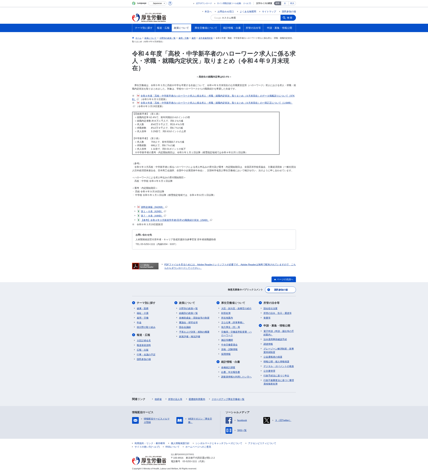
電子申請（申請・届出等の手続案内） (278, 333)
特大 (292, 3)
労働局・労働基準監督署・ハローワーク (236, 333)
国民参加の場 (289, 11)
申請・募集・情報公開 (276, 325)
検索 (290, 17)
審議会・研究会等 (188, 322)
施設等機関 (227, 340)
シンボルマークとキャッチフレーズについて (218, 443)
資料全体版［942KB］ (152, 207)
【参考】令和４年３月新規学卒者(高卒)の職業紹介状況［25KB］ (175, 220)
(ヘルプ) (247, 3)
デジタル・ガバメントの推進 (278, 366)
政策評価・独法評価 (189, 336)
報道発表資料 (144, 345)
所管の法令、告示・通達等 (277, 313)
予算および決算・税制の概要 (194, 331)
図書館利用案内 (197, 399)
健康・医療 (142, 308)
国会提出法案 (270, 308)
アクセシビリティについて (262, 443)
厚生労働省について (233, 302)
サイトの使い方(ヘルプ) (147, 446)
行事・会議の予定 (146, 354)
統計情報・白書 (230, 361)
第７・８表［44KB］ (152, 215)
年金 (139, 322)
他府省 (158, 399)
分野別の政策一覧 (188, 308)
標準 (278, 3)
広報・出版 (142, 350)
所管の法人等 (175, 399)
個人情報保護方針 (180, 443)
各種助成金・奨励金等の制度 (194, 317)
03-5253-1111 (190, 461)
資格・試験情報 (229, 349)
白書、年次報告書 (230, 372)
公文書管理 (269, 371)
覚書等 (267, 317)
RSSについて (173, 446)
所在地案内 (227, 317)
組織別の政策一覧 (188, 313)
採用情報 (226, 354)
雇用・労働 (142, 317)
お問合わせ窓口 (226, 11)
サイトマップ (269, 11)
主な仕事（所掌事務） (233, 322)
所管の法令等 (271, 302)
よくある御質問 (248, 11)
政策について (187, 302)
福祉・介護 (142, 313)
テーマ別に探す (146, 302)
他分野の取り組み (146, 327)
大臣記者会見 (144, 340)
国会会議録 (185, 327)
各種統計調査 (228, 367)
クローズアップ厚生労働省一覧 (228, 399)
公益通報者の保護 (272, 357)
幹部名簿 (226, 313)
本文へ (208, 11)
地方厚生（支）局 (230, 327)
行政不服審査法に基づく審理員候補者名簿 (278, 382)
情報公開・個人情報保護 (276, 361)
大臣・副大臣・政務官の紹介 (236, 308)
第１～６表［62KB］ (152, 211)
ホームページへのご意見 (198, 446)
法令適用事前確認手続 (275, 339)
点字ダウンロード (204, 3)
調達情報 (268, 344)
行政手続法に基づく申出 (276, 375)
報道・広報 (143, 334)
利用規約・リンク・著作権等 (150, 443)
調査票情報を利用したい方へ (236, 376)
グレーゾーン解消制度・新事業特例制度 (278, 350)
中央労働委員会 (229, 344)
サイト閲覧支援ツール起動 (229, 3)
